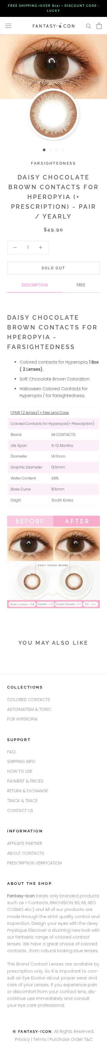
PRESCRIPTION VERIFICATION (34, 863)
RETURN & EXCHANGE (27, 791)
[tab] (34, 287)
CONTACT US (20, 810)
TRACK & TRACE (22, 801)
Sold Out (53, 268)
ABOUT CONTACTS (25, 853)
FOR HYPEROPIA (22, 719)
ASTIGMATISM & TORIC (29, 709)
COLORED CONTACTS (28, 699)
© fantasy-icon (32, 1032)
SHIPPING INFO (21, 761)
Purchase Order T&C (71, 1039)
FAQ (11, 752)
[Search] (88, 25)
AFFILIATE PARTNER (24, 843)
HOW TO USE (19, 771)
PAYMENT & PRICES (25, 781)
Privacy (22, 1039)
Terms (40, 1039)
